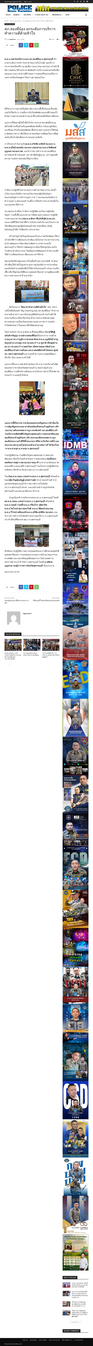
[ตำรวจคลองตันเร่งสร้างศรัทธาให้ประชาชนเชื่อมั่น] (31, 645)
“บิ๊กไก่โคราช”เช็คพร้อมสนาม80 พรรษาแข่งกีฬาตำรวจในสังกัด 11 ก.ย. (79, 1304)
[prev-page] (6, 664)
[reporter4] (6, 39)
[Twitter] (81, 1)
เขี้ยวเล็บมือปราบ (67, 1340)
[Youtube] (87, 1)
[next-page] (9, 664)
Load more (74, 1322)
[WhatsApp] (36, 45)
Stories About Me (15, 21)
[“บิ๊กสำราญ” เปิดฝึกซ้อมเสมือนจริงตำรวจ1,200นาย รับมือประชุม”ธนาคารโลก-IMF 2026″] (66, 1312)
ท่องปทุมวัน (33, 1340)
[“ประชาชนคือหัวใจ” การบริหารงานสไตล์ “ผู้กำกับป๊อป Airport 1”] (50, 645)
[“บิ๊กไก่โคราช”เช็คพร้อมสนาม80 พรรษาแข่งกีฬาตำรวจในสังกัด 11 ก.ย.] (66, 1304)
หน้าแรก (25, 1340)
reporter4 (12, 39)
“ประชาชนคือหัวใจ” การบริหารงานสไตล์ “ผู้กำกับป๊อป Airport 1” (50, 655)
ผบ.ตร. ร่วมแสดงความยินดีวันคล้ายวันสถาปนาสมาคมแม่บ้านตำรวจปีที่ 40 (80, 1285)
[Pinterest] (31, 45)
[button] (85, 14)
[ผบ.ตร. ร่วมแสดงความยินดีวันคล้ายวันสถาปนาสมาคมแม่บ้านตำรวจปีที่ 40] (66, 1285)
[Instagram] (77, 1)
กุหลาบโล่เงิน (43, 1340)
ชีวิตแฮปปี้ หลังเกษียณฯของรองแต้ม (46, 601)
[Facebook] (74, 1)
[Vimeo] (84, 1)
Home (7, 21)
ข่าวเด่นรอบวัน (78, 1340)
